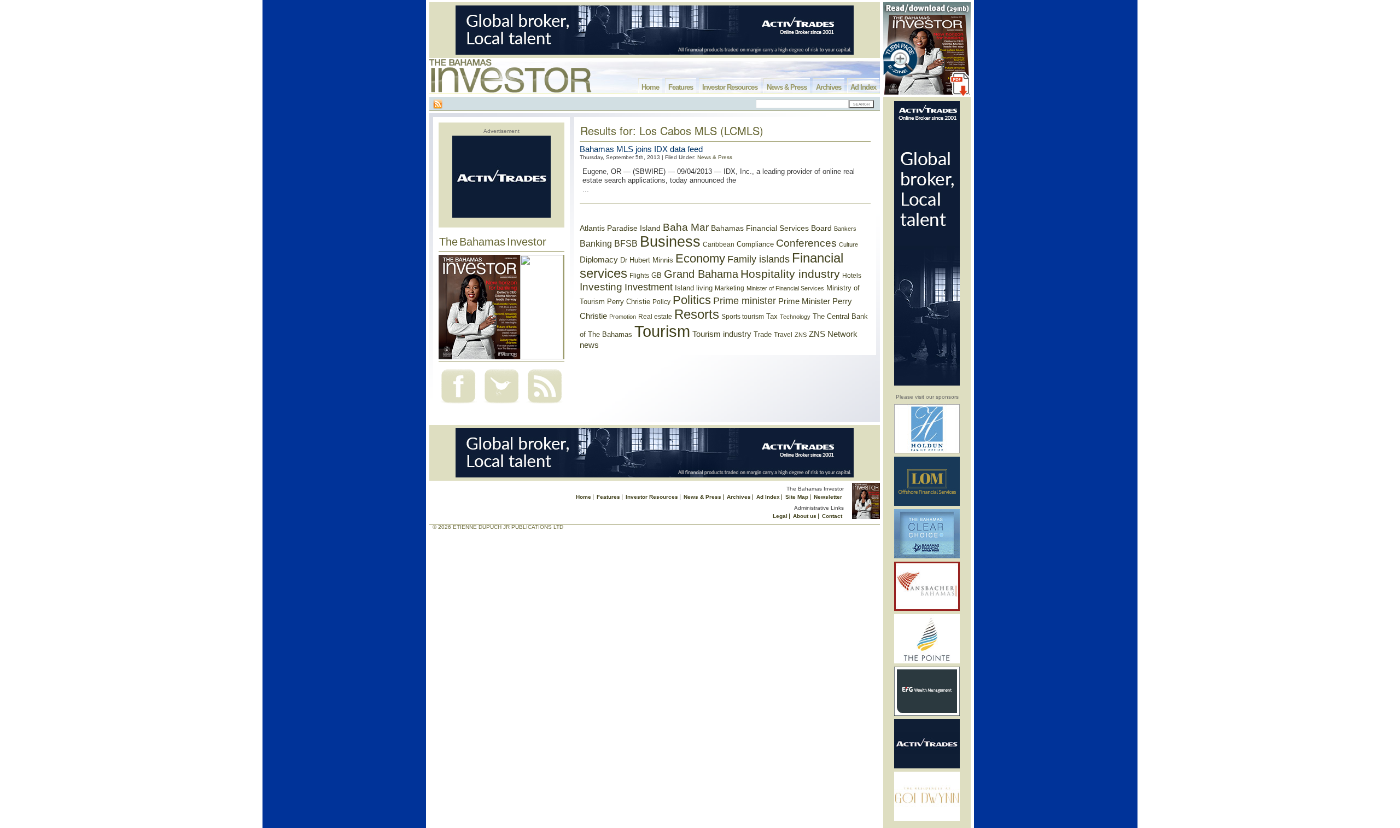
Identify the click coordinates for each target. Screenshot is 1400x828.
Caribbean (718, 244)
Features (680, 87)
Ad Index (863, 87)
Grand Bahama (701, 274)
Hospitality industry (790, 273)
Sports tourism (742, 316)
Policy (661, 302)
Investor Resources (729, 87)
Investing (601, 287)
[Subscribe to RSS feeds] (544, 404)
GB (656, 275)
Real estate (655, 316)
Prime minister (744, 300)
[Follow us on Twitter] (501, 404)
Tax (772, 316)
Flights (639, 275)
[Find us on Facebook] (458, 404)
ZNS (801, 334)
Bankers (845, 228)
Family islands (758, 259)
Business (670, 242)
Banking (596, 243)
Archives (828, 87)
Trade (763, 334)
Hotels (851, 275)
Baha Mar (686, 227)
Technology (795, 316)
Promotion (622, 316)
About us (804, 516)
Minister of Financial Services (785, 288)
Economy (700, 258)
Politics (692, 300)
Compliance (755, 244)
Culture (848, 244)
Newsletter (828, 497)
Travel (783, 335)
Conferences (806, 243)
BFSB (626, 243)
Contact (832, 516)
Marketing (729, 288)
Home (650, 87)
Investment (649, 287)
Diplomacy (599, 259)
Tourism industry (721, 334)
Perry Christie (628, 302)
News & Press (787, 87)
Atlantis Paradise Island (620, 228)
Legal (780, 516)
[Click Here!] (927, 451)
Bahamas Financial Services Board (771, 228)
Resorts (696, 314)
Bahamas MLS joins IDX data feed (641, 149)
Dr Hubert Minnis (646, 260)
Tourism (662, 331)
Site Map (796, 497)
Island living (694, 288)
